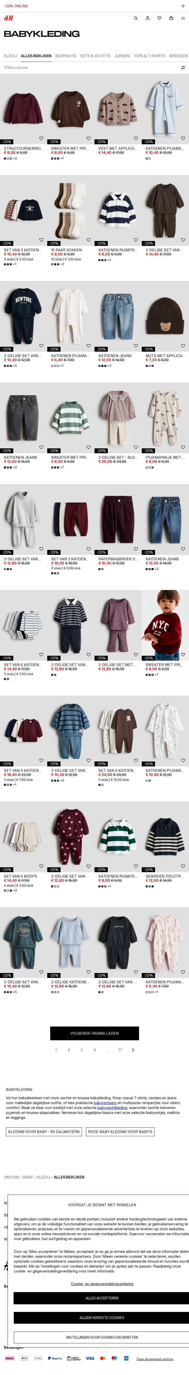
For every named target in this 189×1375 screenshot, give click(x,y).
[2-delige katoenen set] (70, 942)
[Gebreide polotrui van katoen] (165, 836)
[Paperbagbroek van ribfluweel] (118, 519)
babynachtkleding (112, 1108)
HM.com (11, 1177)
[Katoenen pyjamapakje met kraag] (165, 109)
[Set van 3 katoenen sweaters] (23, 731)
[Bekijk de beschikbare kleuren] (149, 158)
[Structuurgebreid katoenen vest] (23, 109)
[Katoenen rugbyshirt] (118, 210)
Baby (28, 1177)
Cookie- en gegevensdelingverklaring (102, 1284)
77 (120, 1050)
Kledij (43, 1177)
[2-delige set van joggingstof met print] (23, 316)
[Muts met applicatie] (165, 316)
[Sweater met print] (70, 109)
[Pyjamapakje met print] (165, 418)
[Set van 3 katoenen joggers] (70, 519)
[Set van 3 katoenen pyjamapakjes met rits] (118, 731)
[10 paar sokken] (70, 210)
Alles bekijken (69, 1177)
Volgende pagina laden (94, 1033)
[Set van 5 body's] (23, 836)
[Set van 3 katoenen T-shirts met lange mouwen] (23, 210)
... (107, 1050)
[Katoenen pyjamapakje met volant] (70, 316)
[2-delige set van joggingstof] (165, 210)
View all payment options (155, 1359)
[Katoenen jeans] (118, 316)
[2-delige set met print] (118, 625)
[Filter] (182, 68)
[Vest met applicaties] (118, 109)
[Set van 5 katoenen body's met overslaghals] (23, 625)
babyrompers (105, 1103)
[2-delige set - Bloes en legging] (118, 418)
